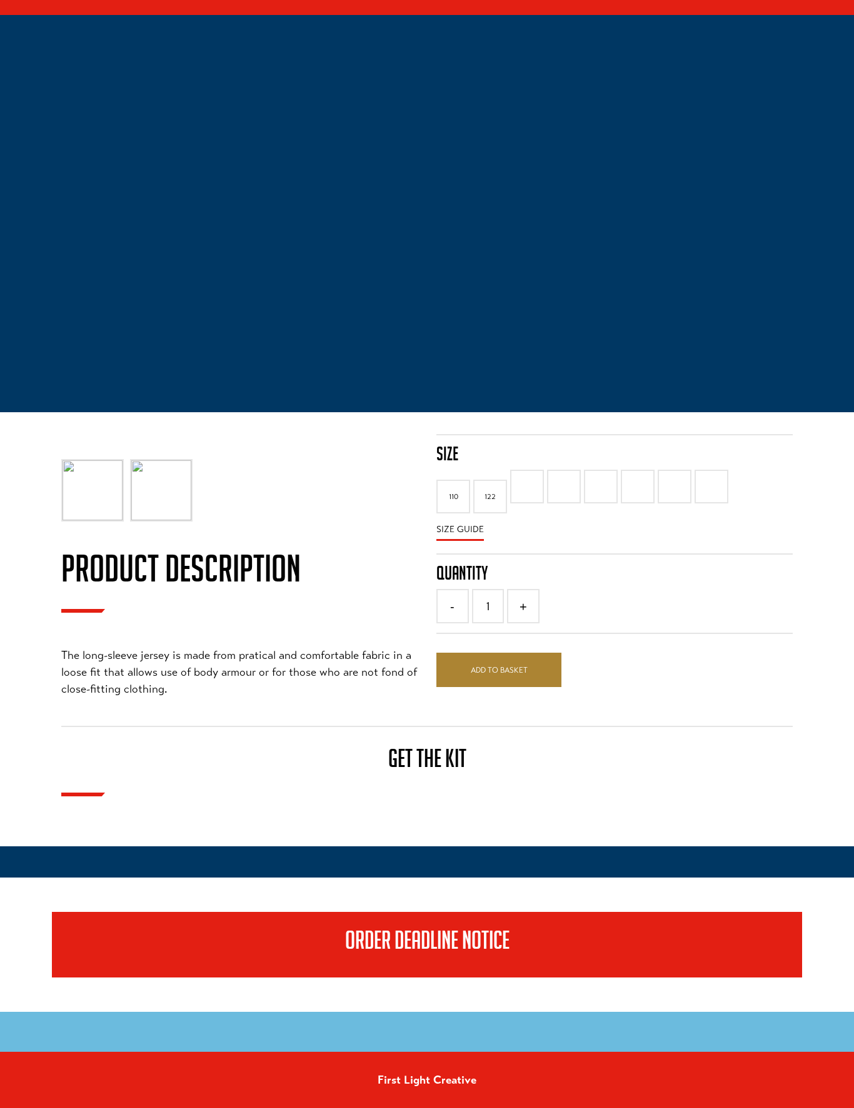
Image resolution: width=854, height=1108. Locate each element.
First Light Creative (427, 1080)
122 (490, 497)
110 (453, 497)
